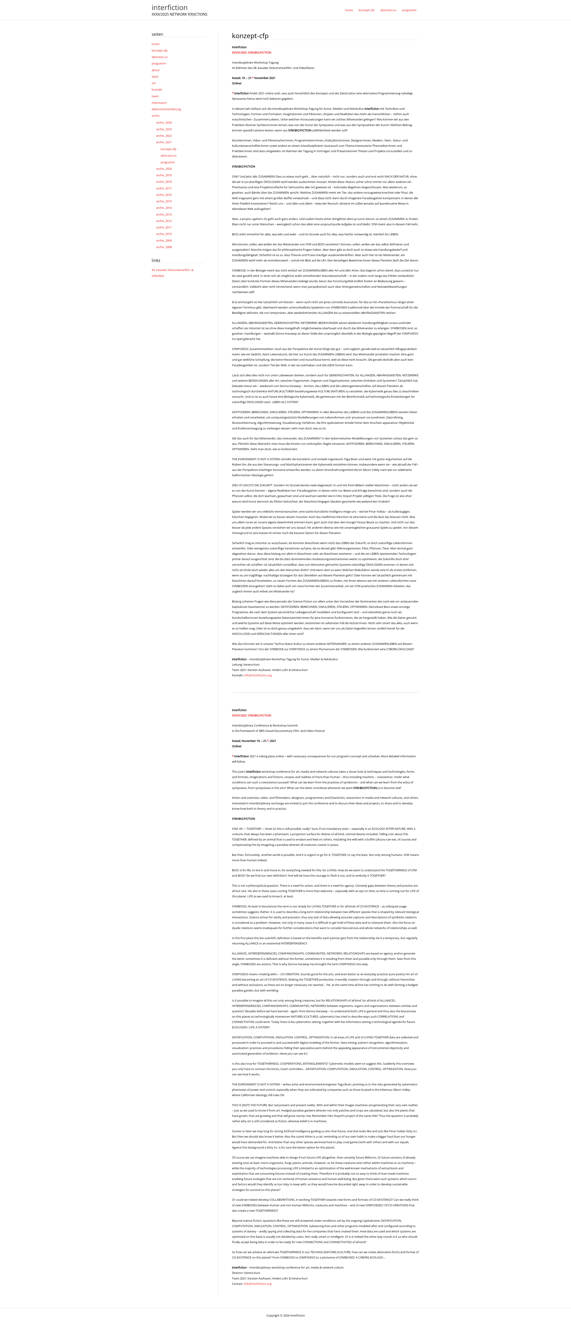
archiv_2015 (164, 201)
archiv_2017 (164, 188)
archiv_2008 (164, 247)
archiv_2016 (164, 195)
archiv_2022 (164, 136)
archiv (156, 116)
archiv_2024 (164, 122)
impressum (159, 103)
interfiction (170, 7)
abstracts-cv (160, 57)
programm (159, 63)
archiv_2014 (164, 208)
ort (154, 83)
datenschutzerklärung (166, 109)
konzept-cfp (160, 50)
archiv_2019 (164, 175)
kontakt (157, 89)
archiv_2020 (164, 169)
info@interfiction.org (258, 675)
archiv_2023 (164, 129)
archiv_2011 (164, 227)
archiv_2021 (164, 142)
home (155, 44)
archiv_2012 (164, 221)
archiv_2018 (164, 182)
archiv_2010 (164, 234)
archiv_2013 (164, 214)
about (156, 70)
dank (155, 77)
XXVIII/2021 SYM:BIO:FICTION (251, 52)
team (155, 96)
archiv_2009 (164, 240)
